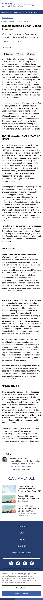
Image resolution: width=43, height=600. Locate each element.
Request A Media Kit (21, 553)
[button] (7, 454)
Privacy (21, 526)
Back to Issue (7, 17)
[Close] (39, 574)
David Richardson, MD (18, 458)
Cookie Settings (21, 588)
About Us (21, 546)
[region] (21, 584)
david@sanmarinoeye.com (21, 466)
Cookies (21, 539)
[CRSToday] (16, 5)
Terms (21, 533)
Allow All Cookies (21, 594)
